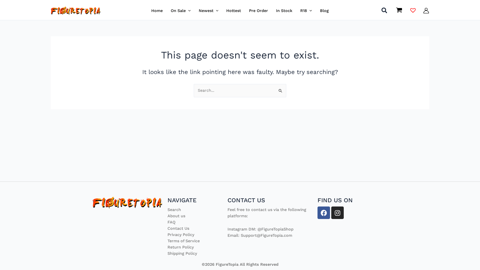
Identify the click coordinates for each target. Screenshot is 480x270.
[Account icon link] (426, 11)
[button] (188, 10)
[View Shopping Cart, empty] (399, 10)
